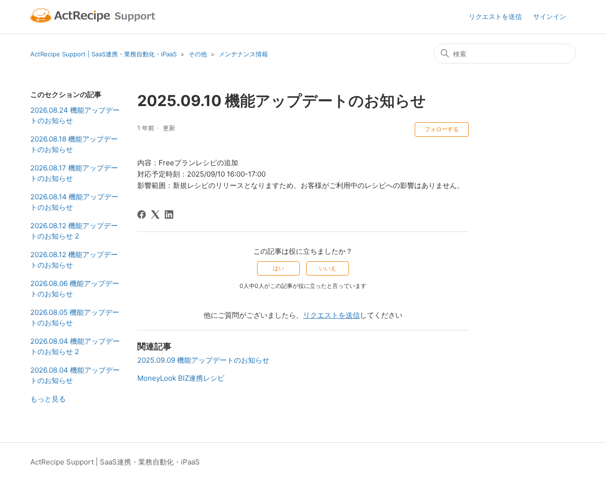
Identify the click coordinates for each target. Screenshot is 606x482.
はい (278, 268)
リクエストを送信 (495, 16)
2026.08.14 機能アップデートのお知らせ (74, 202)
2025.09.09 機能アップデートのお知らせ (203, 360)
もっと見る (48, 398)
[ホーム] (94, 17)
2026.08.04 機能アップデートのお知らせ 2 (75, 347)
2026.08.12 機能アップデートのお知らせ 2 (74, 231)
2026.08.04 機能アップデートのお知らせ (75, 375)
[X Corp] (155, 214)
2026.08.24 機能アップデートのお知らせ (75, 115)
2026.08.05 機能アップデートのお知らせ (74, 318)
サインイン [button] (549, 16)
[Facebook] (141, 214)
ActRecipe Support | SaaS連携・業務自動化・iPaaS (103, 54)
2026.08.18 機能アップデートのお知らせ (74, 144)
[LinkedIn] (169, 214)
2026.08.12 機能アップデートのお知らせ (74, 260)
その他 (197, 54)
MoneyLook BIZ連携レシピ (180, 378)
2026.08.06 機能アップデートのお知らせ (74, 289)
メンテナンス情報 (243, 54)
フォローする (442, 129)
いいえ (327, 268)
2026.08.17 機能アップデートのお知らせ (74, 173)
